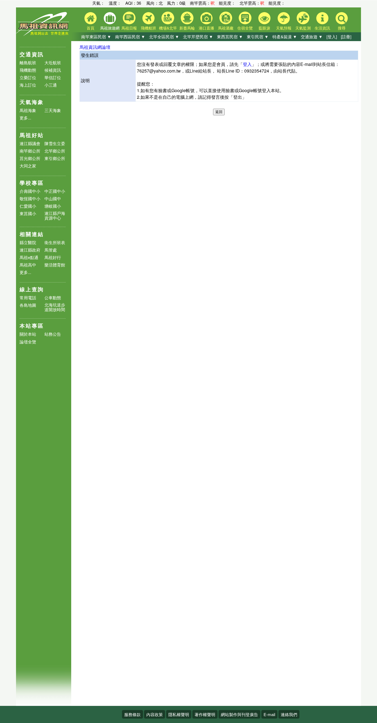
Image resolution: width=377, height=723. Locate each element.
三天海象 (52, 110)
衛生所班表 (54, 242)
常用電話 (28, 297)
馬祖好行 (52, 257)
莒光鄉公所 (30, 158)
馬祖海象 (28, 110)
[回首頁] (43, 35)
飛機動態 (28, 70)
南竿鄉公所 (30, 150)
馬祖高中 (28, 264)
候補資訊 (52, 70)
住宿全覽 (245, 28)
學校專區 (32, 182)
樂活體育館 (54, 264)
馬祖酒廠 (225, 28)
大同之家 (28, 165)
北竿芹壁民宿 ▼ (198, 36)
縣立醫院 (28, 242)
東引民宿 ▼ (258, 36)
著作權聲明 (205, 714)
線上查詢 (32, 289)
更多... (25, 117)
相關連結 (32, 234)
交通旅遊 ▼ (312, 36)
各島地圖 (28, 305)
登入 (247, 64)
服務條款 (132, 714)
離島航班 (28, 62)
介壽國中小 (30, 191)
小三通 (50, 84)
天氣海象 (32, 102)
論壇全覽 (28, 342)
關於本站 (28, 334)
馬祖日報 (129, 28)
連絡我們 (289, 714)
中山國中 (52, 198)
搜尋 (342, 28)
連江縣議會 (30, 143)
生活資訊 (322, 28)
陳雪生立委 (54, 143)
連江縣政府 (30, 249)
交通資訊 (32, 54)
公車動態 (52, 297)
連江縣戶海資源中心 (54, 215)
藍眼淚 (264, 28)
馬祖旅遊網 (110, 28)
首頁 (90, 28)
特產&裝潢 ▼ (284, 36)
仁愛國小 (28, 206)
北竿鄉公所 (54, 150)
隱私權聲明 (178, 714)
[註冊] (346, 36)
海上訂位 (28, 84)
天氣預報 (283, 28)
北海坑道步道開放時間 (54, 307)
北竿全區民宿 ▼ (164, 36)
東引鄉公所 (54, 158)
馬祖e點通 (29, 257)
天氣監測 (303, 28)
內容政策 (154, 714)
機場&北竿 (168, 28)
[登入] (331, 36)
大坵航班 (52, 62)
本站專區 (32, 325)
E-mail (269, 714)
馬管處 (50, 249)
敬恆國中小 (30, 198)
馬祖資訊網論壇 (94, 47)
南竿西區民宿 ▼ (130, 36)
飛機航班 (148, 28)
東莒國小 (28, 213)
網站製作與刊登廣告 (239, 714)
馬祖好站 (32, 135)
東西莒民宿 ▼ (230, 36)
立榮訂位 (28, 77)
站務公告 (52, 334)
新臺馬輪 (187, 28)
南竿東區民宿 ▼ (96, 36)
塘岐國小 (52, 206)
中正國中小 (54, 191)
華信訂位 (52, 77)
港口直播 (206, 28)
